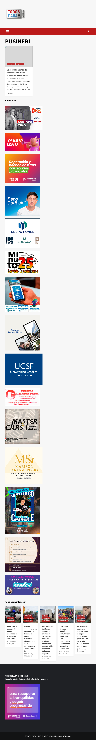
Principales (11, 64)
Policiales (10, 618)
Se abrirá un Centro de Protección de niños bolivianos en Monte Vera (18, 73)
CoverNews (54, 736)
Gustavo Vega (12, 78)
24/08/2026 (11, 644)
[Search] (88, 31)
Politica (45, 615)
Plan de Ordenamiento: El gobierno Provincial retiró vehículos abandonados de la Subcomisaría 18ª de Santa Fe (30, 638)
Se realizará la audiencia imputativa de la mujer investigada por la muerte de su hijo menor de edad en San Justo (83, 636)
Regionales (20, 64)
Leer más (10, 93)
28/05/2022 (21, 78)
